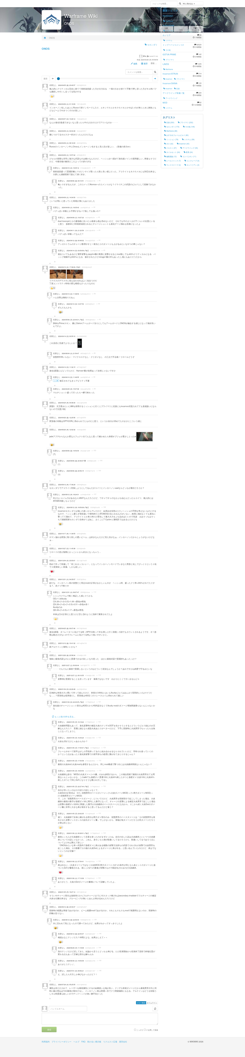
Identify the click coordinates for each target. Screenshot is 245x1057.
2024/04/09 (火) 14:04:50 (66, 197)
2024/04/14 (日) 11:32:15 (66, 367)
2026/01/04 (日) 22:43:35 (70, 702)
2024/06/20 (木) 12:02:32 (66, 430)
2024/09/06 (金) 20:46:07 (75, 461)
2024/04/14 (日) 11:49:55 (70, 377)
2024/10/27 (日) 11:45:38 (66, 548)
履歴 (145, 63)
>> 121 (98, 702)
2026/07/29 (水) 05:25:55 (66, 984)
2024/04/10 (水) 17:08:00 (67, 267)
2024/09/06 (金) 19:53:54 (70, 451)
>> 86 (99, 181)
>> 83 (98, 217)
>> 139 (94, 920)
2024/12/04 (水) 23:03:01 (66, 560)
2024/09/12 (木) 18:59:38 (75, 507)
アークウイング (171, 98)
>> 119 (98, 675)
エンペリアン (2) (192, 165)
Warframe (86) (171, 131)
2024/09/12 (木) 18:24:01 (70, 494)
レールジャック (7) (173, 160)
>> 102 (93, 451)
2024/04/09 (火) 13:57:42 (66, 155)
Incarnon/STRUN (170, 73)
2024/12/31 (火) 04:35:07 (66, 579)
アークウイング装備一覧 (173, 93)
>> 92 (93, 377)
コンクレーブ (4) (192, 160)
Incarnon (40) (184, 143)
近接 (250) (170, 122)
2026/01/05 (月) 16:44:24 (75, 738)
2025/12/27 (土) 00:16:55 (75, 675)
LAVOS (166, 64)
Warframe (169, 21)
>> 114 (93, 592)
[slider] (58, 78)
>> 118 (93, 665)
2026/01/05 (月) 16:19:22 (75, 722)
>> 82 (93, 207)
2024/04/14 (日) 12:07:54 (75, 304)
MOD (165, 102)
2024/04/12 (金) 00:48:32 (75, 240)
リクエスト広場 (110, 1041)
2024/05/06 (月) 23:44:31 (70, 320)
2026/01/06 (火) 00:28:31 (75, 833)
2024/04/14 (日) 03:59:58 (75, 250)
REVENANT (168, 15)
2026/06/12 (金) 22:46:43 (70, 920)
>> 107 (94, 494)
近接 (178, 88)
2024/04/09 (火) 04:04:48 (66, 131)
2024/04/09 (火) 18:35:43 (70, 207)
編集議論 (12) (171, 156)
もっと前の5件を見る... (64, 716)
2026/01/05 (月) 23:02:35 (75, 813)
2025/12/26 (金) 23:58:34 (66, 655)
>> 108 (103, 507)
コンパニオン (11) (189, 156)
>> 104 (100, 461)
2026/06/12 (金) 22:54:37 (75, 934)
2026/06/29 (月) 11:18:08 (75, 948)
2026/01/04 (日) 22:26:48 (66, 689)
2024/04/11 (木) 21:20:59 (75, 230)
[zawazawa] (53, 3)
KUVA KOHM (168, 25)
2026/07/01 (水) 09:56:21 (75, 971)
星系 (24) (189, 152)
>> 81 (94, 168)
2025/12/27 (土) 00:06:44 (70, 665)
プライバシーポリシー (61, 1041)
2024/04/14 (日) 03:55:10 (66, 336)
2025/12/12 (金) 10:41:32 (66, 643)
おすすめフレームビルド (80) (177, 135)
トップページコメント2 (173, 44)
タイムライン (152, 1002)
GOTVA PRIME (169, 54)
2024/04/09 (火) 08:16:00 (66, 143)
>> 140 (99, 934)
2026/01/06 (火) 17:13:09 (75, 878)
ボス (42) (169, 143)
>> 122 (98, 722)
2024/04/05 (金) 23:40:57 (66, 85)
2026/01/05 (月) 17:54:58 (75, 761)
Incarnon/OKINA (170, 83)
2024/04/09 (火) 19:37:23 (75, 217)
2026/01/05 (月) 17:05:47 (75, 748)
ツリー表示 (141, 1002)
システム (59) (189, 139)
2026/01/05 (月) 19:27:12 (66, 892)
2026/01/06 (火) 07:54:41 (75, 861)
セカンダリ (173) (172, 126)
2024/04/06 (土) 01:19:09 (66, 104)
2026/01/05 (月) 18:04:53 (75, 771)
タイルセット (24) (173, 152)
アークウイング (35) (190, 148)
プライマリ (169, 30)
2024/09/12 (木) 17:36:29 (66, 485)
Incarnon (168, 79)
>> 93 (98, 304)
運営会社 (123, 1041)
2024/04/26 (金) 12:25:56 (66, 418)
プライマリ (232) (186, 122)
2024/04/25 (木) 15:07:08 (70, 389)
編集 (135, 63)
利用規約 (46, 1041)
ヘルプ (76, 1041)
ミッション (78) (172, 139)
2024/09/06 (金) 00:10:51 (75, 181)
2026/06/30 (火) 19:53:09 (75, 961)
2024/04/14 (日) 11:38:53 (70, 294)
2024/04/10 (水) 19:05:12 (70, 168)
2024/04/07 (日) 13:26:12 (66, 119)
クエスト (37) (171, 148)
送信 (49, 1029)
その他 (168, 50)
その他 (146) (190, 126)
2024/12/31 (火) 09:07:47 (70, 592)
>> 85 (94, 294)
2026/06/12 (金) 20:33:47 (66, 907)
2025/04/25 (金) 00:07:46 (66, 628)
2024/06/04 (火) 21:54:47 (70, 353)
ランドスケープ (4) (173, 165)
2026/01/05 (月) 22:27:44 (75, 786)
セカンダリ (152, 44)
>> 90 (94, 353)
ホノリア (167, 35)
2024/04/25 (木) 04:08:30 (66, 403)
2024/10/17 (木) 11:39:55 (66, 534)
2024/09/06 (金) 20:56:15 (75, 471)
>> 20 (56, 380)
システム (168, 40)
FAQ (83, 1041)
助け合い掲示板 (94, 1041)
